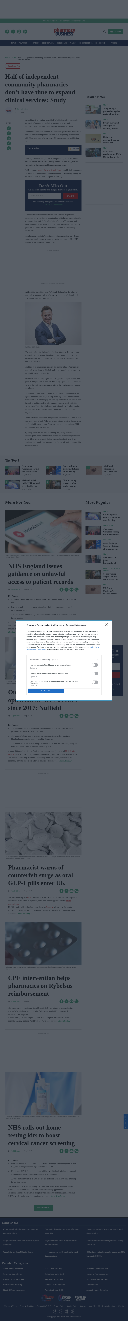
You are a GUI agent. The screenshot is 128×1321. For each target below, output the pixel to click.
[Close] (107, 625)
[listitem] (64, 659)
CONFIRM (46, 691)
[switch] (95, 665)
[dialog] (64, 660)
